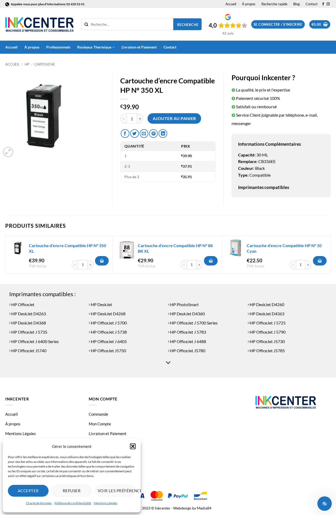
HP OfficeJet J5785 (267, 350)
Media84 (204, 508)
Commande (98, 414)
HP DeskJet (101, 304)
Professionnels (58, 47)
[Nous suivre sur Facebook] (323, 4)
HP (27, 64)
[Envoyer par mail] (144, 133)
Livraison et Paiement (139, 47)
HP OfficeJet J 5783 (187, 331)
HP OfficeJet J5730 (267, 341)
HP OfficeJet (22, 304)
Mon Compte (100, 423)
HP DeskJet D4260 (266, 304)
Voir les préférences (116, 490)
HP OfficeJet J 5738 (108, 331)
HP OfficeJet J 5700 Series (193, 322)
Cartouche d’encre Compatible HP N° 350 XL (67, 248)
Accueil (230, 4)
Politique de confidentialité (72, 503)
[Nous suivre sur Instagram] (328, 4)
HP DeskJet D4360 (187, 313)
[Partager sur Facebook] (125, 133)
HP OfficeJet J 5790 (267, 331)
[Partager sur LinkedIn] (163, 133)
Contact (312, 4)
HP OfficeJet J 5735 (28, 331)
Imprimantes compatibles (263, 187)
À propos (248, 4)
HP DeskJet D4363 (266, 313)
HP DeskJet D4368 (28, 322)
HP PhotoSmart (184, 304)
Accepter (28, 490)
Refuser (72, 490)
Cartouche (44, 64)
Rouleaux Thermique (94, 47)
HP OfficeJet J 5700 (108, 322)
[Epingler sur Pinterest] (153, 133)
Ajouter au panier (174, 118)
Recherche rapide (274, 4)
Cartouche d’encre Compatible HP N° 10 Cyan (284, 248)
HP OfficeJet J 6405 (108, 341)
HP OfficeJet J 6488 (187, 341)
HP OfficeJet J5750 (108, 350)
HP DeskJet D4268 (107, 313)
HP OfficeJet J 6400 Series (34, 341)
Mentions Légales (105, 503)
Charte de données (39, 503)
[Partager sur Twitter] (134, 133)
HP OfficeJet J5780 (187, 350)
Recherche (187, 25)
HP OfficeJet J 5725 (267, 322)
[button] (132, 446)
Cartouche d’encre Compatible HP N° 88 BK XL (175, 248)
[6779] (102, 260)
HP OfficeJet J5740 (28, 350)
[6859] (211, 260)
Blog (296, 4)
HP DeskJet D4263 (28, 313)
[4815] (320, 260)
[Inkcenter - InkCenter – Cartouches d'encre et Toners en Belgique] (39, 24)
